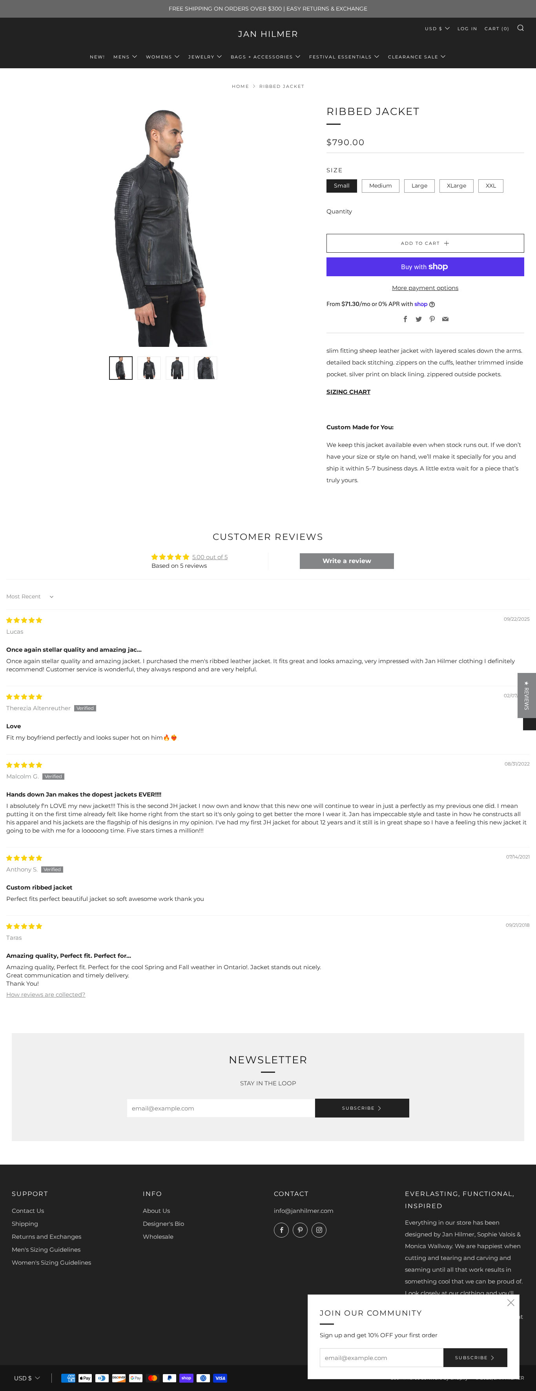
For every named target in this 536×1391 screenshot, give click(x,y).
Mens (121, 57)
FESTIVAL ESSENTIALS (340, 57)
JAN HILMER (268, 34)
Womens (159, 57)
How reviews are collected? (46, 994)
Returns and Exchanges (46, 1236)
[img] (24, 620)
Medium (380, 185)
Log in (468, 28)
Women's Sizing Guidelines (51, 1262)
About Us (156, 1210)
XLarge (456, 185)
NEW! (97, 57)
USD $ (434, 28)
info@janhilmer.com (304, 1210)
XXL (491, 185)
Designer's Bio (163, 1223)
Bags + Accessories (262, 57)
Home (240, 86)
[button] (527, 695)
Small (342, 185)
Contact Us (28, 1210)
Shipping (25, 1223)
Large (419, 185)
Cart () (497, 28)
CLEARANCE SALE (413, 57)
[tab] (121, 368)
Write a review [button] (347, 561)
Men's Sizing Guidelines (46, 1249)
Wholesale (158, 1236)
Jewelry (201, 57)
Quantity (339, 211)
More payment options (425, 288)
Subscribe (358, 1108)
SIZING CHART (348, 392)
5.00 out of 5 (210, 557)
